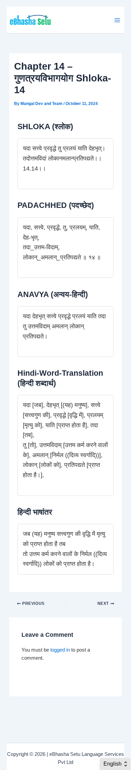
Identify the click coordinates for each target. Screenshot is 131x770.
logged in (60, 650)
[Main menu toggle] (117, 20)
